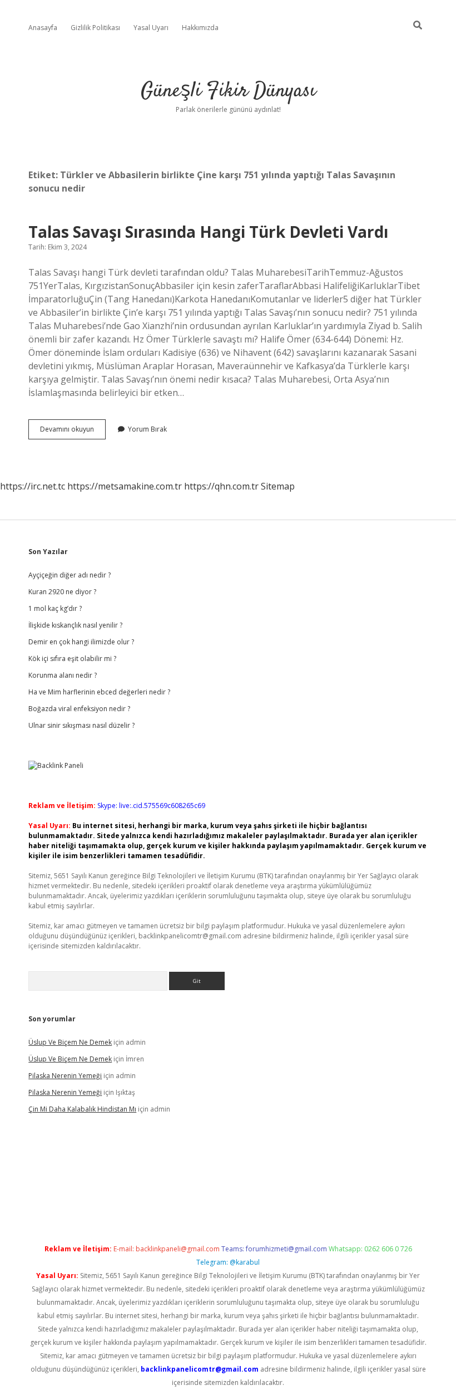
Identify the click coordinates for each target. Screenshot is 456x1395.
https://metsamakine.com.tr (124, 486)
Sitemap (278, 486)
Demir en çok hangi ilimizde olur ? (81, 642)
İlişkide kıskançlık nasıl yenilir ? (75, 625)
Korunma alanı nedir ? (62, 675)
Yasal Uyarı (150, 27)
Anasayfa (42, 27)
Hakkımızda (200, 27)
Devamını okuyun (73, 431)
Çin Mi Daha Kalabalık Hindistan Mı (82, 1109)
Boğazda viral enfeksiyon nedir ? (79, 708)
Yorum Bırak (147, 429)
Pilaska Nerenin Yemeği (65, 1075)
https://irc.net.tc (32, 486)
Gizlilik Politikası (95, 27)
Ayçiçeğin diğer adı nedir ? (69, 575)
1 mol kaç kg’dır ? (55, 608)
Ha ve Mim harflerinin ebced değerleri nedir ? (99, 692)
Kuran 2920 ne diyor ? (62, 591)
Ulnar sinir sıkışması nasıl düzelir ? (81, 725)
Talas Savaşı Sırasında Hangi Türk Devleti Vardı (208, 231)
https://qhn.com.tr (221, 486)
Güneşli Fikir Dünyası (228, 91)
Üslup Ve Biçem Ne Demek (70, 1042)
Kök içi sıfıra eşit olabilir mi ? (72, 658)
